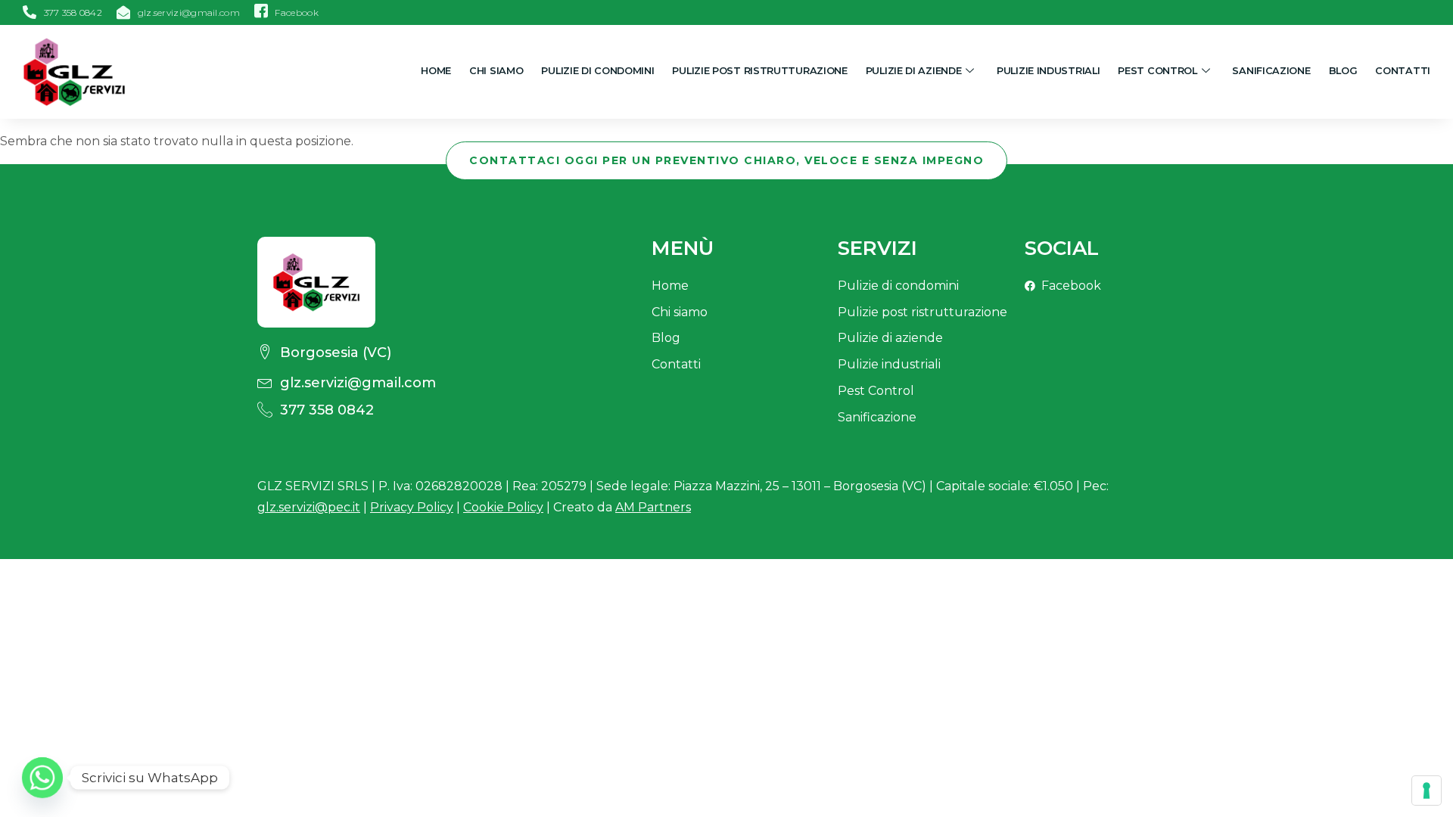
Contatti (1402, 70)
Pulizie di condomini (597, 70)
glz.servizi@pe (308, 507)
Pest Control (1157, 70)
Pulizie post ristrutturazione (759, 70)
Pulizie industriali (1048, 70)
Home (436, 70)
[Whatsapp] (42, 777)
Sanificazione (1271, 70)
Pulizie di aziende (914, 70)
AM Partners (653, 507)
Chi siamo (496, 70)
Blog (1343, 70)
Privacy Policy (411, 507)
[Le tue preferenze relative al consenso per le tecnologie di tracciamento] (1426, 790)
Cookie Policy (503, 507)
